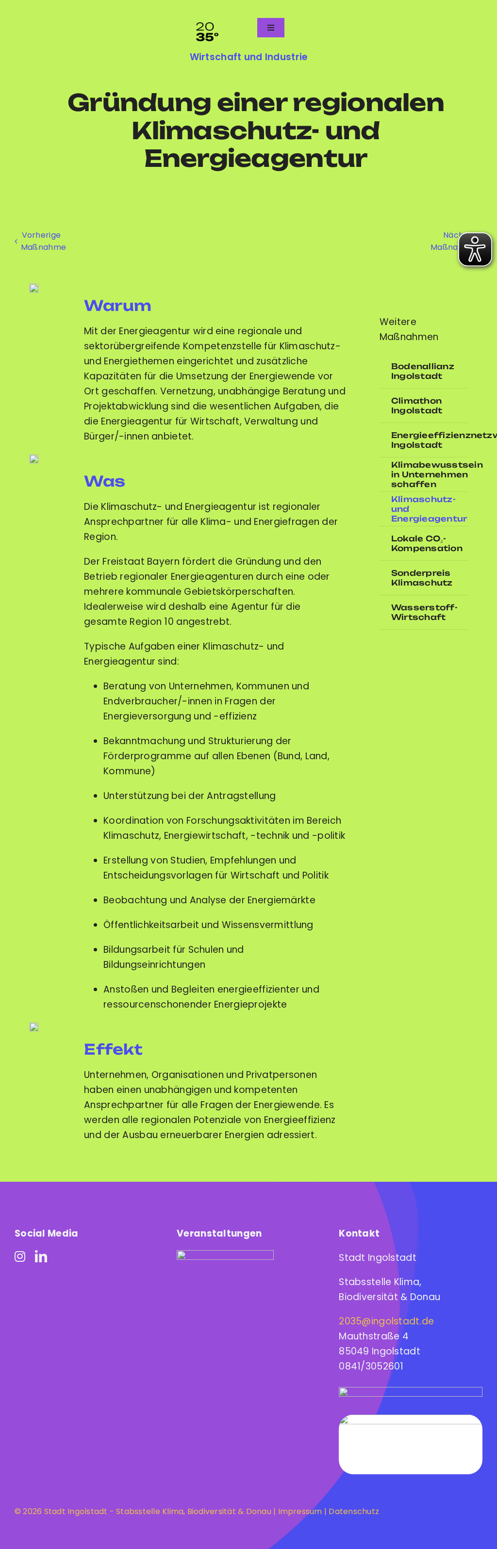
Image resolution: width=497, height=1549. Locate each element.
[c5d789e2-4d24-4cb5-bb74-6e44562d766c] (225, 1254)
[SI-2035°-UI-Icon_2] (34, 458)
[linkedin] (41, 1256)
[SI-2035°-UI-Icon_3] (34, 1026)
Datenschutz (354, 1511)
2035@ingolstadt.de (386, 1321)
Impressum (299, 1511)
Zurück (40, 241)
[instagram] (20, 1256)
